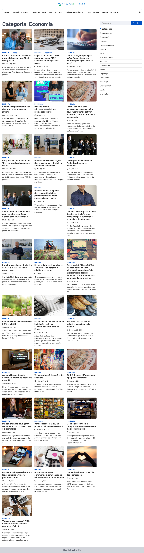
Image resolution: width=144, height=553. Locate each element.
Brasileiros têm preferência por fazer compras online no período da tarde (17, 475)
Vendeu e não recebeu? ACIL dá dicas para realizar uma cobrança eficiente (15, 523)
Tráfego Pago (55, 12)
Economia (6, 53)
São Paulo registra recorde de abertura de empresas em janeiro (16, 109)
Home (6, 12)
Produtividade (105, 65)
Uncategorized (105, 86)
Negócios (15, 53)
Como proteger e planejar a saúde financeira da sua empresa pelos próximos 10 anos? (80, 59)
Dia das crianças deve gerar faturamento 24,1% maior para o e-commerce (16, 426)
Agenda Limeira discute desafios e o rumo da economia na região (17, 377)
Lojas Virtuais (39, 12)
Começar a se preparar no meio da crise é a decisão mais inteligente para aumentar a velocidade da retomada (81, 215)
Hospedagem (93, 12)
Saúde (102, 69)
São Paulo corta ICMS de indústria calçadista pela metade (78, 324)
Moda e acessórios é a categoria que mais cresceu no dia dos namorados (81, 426)
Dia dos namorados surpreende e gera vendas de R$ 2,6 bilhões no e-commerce (49, 475)
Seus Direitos (104, 78)
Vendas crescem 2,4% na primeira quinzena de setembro (49, 425)
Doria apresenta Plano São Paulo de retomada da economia (79, 163)
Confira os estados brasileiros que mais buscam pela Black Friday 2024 (16, 58)
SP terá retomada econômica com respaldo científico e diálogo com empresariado (16, 214)
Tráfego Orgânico (74, 12)
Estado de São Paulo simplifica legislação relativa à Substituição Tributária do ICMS (49, 325)
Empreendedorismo (107, 45)
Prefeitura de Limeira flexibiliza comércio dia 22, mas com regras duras (17, 267)
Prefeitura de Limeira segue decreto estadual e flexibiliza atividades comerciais (48, 163)
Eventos (103, 49)
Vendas (102, 90)
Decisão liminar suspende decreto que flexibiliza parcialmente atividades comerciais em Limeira (46, 194)
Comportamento (106, 33)
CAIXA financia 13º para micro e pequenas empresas (81, 376)
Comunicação (105, 37)
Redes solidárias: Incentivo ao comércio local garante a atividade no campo (48, 267)
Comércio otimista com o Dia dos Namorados (80, 473)
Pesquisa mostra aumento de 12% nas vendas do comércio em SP (16, 163)
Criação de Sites (20, 12)
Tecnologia (104, 82)
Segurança (104, 73)
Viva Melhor (104, 94)
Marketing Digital (110, 12)
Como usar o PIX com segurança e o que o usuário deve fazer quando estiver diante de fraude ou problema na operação (81, 111)
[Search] (140, 12)
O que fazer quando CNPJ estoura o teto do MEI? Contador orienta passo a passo (46, 59)
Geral (102, 53)
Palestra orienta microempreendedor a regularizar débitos (45, 109)
